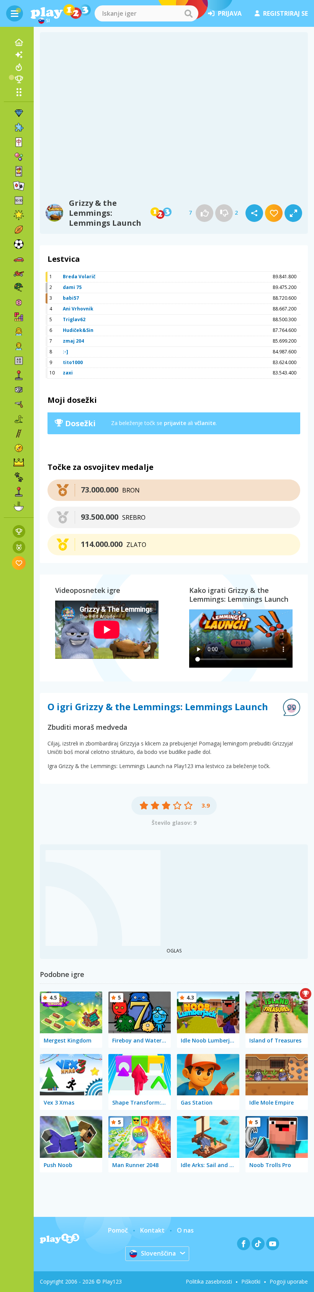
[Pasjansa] (19, 186)
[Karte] (19, 171)
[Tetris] (19, 317)
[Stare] (19, 419)
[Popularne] (19, 67)
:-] (65, 351)
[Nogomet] (19, 244)
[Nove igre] (19, 54)
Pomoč (118, 1230)
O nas (185, 1230)
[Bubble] (19, 156)
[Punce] (19, 331)
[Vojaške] (19, 288)
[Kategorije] (19, 92)
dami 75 (72, 287)
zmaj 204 (73, 341)
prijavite (175, 423)
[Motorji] (19, 273)
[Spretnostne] (19, 433)
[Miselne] (19, 302)
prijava (230, 13)
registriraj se (285, 13)
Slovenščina (158, 1253)
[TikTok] (258, 1243)
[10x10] (19, 200)
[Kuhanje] (19, 506)
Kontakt (152, 1230)
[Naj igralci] (19, 79)
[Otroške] (19, 346)
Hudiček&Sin (78, 330)
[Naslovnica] (19, 42)
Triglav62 (74, 319)
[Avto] (19, 258)
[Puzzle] (19, 127)
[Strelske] (19, 404)
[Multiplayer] (19, 491)
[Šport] (19, 229)
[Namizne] (19, 390)
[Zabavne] (19, 215)
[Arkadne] (19, 375)
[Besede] (19, 360)
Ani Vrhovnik (78, 308)
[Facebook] (243, 1243)
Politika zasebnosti (209, 1281)
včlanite (205, 423)
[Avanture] (19, 448)
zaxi (68, 372)
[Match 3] (19, 113)
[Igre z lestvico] (19, 531)
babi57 (71, 298)
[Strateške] (19, 462)
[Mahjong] (19, 142)
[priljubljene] (19, 563)
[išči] (188, 13)
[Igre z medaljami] (19, 547)
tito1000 (73, 362)
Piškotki (250, 1281)
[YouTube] (272, 1243)
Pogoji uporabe (289, 1281)
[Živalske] (19, 477)
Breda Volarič (79, 276)
